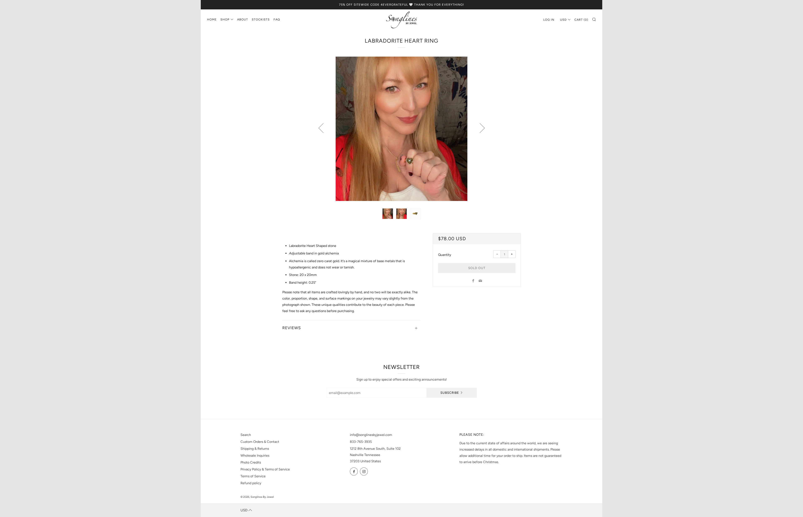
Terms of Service (253, 476)
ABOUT (242, 19)
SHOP (224, 19)
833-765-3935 (361, 442)
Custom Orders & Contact (259, 442)
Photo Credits (250, 462)
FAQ (277, 19)
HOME (212, 19)
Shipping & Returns (254, 449)
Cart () (581, 20)
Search (245, 435)
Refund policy (250, 483)
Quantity (444, 255)
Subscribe (449, 393)
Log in (548, 20)
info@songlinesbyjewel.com (371, 435)
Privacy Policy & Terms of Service (265, 469)
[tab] (387, 213)
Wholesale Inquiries (254, 455)
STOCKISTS (261, 19)
